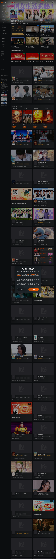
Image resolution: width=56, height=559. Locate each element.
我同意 (34, 289)
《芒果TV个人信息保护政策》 (31, 274)
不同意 (22, 289)
